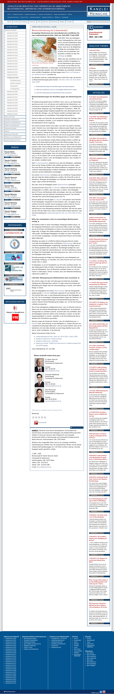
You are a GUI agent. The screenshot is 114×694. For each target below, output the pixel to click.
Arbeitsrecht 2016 (12, 61)
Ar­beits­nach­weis (44, 175)
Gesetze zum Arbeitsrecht (45, 14)
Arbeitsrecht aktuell (17, 14)
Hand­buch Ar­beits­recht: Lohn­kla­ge (47, 341)
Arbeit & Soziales (15, 83)
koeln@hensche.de (12, 189)
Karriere (76, 644)
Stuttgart (61, 22)
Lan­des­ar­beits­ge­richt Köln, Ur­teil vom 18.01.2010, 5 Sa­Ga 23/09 (56, 336)
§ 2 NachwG (56, 187)
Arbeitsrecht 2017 (12, 58)
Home (8, 14)
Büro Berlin (90, 653)
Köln (39, 22)
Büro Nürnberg (91, 663)
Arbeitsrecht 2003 (12, 108)
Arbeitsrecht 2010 (12, 77)
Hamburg (24, 22)
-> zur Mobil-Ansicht (11, 27)
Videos (7, 131)
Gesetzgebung (14, 89)
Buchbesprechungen (30, 638)
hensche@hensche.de (52, 371)
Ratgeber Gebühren (47, 17)
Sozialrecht (54, 645)
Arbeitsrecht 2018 (12, 55)
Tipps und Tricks (10, 117)
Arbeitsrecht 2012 (12, 72)
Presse (70, 14)
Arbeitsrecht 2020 (12, 50)
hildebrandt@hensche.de (53, 386)
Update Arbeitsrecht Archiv (13, 140)
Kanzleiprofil (65, 17)
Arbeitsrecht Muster (35, 17)
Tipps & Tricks (24, 17)
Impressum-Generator (13, 17)
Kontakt (76, 645)
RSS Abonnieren (77, 427)
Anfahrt (7, 157)
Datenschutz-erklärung (91, 646)
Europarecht (14, 86)
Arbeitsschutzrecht (56, 642)
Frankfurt (16, 22)
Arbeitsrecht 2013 (12, 69)
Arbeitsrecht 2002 (12, 111)
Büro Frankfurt (91, 655)
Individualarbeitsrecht (57, 640)
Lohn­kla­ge (61, 56)
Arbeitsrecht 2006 (12, 100)
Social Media (78, 651)
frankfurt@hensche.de (13, 163)
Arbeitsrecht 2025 (12, 36)
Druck (76, 642)
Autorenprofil (42, 422)
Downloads (77, 640)
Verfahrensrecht (56, 647)
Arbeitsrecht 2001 (12, 114)
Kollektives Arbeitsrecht (58, 644)
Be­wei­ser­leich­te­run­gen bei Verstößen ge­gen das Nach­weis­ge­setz (55, 86)
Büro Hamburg (91, 656)
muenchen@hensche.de (13, 197)
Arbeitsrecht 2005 (12, 103)
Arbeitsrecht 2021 (12, 47)
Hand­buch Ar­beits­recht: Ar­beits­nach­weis (49, 339)
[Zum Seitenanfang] (33, 99)
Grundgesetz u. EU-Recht (59, 638)
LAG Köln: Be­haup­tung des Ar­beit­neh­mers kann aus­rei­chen (54, 92)
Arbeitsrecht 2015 (12, 64)
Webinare (57, 17)
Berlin (9, 22)
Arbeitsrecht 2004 (12, 105)
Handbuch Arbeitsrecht (30, 14)
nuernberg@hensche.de (13, 206)
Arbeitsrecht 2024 (12, 38)
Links (75, 647)
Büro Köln (90, 660)
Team (88, 642)
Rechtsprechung (15, 80)
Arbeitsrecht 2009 (12, 91)
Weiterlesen (94, 64)
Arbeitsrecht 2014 (12, 66)
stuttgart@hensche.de (13, 214)
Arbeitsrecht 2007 (12, 97)
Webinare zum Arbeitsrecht (13, 137)
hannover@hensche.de (13, 180)
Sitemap (76, 653)
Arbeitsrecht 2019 (12, 52)
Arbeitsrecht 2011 (12, 75)
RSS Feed (77, 649)
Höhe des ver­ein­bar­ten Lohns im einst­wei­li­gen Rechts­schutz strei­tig (56, 89)
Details (13, 157)
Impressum (90, 644)
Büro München (91, 662)
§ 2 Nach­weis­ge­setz (42, 163)
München (46, 22)
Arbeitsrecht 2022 (12, 44)
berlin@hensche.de (12, 155)
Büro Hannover (91, 658)
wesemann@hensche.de (53, 401)
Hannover (32, 22)
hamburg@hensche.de (13, 172)
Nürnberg (54, 22)
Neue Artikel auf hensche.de (32, 644)
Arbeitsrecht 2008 (12, 94)
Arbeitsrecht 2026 (12, 33)
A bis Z (76, 638)
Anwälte (69, 22)
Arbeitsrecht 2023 (12, 41)
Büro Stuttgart (91, 665)
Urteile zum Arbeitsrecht (60, 14)
